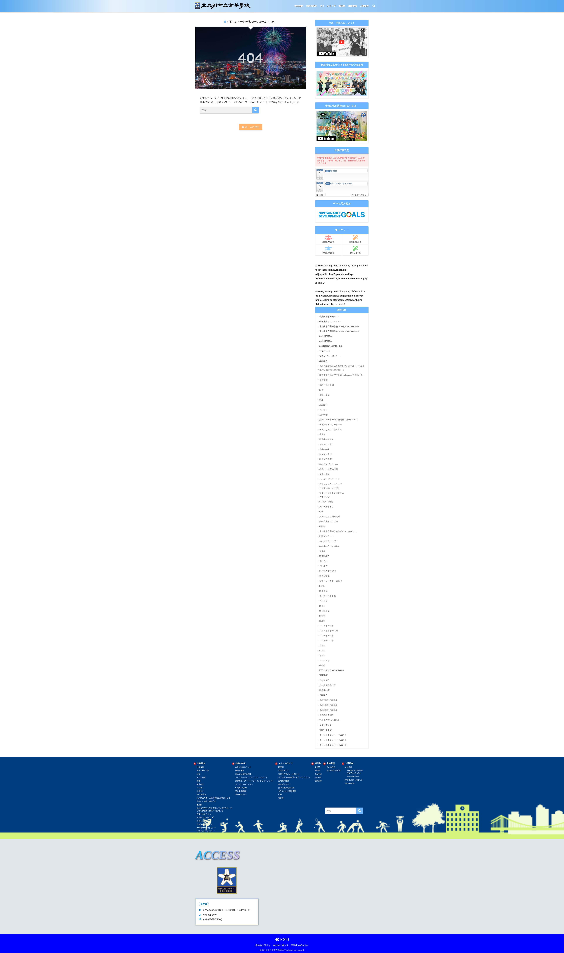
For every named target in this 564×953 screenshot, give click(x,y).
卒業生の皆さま (328, 253)
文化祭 (322, 551)
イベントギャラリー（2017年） (334, 745)
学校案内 (323, 361)
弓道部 (322, 655)
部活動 (342, 6)
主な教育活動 (283, 781)
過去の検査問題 (326, 715)
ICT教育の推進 (326, 501)
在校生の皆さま (355, 242)
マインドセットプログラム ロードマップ (331, 495)
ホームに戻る (252, 127)
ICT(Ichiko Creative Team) (331, 670)
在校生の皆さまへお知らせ (288, 774)
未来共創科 (324, 474)
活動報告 (323, 566)
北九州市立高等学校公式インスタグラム (337, 531)
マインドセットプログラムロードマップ (251, 777)
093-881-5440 (209, 915)
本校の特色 (324, 449)
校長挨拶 (323, 380)
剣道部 (322, 650)
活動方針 (323, 561)
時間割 (322, 526)
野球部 (322, 615)
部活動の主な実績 (327, 571)
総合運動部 (324, 611)
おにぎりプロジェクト (329, 479)
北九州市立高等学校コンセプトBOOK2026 (339, 331)
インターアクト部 (327, 596)
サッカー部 (324, 660)
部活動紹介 (324, 556)
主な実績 (318, 774)
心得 (321, 511)
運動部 (317, 771)
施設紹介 (323, 405)
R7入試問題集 (325, 341)
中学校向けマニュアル (329, 321)
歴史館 (322, 434)
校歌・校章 (324, 395)
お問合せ (323, 414)
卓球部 (322, 645)
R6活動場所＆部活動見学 (331, 346)
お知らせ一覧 (355, 253)
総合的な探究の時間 (328, 469)
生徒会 (322, 665)
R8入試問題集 (325, 336)
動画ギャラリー (326, 536)
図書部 (322, 606)
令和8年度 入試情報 (328, 710)
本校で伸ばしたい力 (328, 464)
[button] (320, 194)
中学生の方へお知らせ (329, 720)
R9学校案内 (201, 794)
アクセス (323, 409)
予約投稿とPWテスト (329, 316)
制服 (321, 400)
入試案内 (323, 695)
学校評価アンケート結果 (330, 424)
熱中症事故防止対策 (328, 521)
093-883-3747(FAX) (212, 919)
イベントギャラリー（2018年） (334, 740)
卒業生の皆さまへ (327, 439)
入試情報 (348, 767)
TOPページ (324, 351)
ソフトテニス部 (326, 640)
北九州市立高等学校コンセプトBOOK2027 (339, 326)
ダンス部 (323, 601)
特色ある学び (325, 454)
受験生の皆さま (328, 242)
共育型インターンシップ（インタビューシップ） (330, 486)
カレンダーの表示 (359, 194)
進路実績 (323, 675)
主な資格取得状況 (327, 685)
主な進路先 (324, 680)
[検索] (255, 110)
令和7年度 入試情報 (328, 700)
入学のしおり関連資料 (329, 516)
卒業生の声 (324, 690)
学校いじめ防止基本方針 (330, 429)
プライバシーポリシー (329, 356)
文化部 (317, 767)
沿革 (321, 390)
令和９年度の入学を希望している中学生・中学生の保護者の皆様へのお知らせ (341, 368)
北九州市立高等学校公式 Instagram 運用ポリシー (342, 375)
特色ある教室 (325, 459)
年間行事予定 (325, 730)
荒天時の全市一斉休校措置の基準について (338, 419)
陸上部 (322, 620)
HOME (284, 939)
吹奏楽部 (323, 591)
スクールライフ (326, 506)
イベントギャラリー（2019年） (334, 735)
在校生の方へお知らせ (329, 546)
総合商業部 (324, 576)
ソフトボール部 (326, 625)
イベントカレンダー (328, 541)
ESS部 (322, 586)
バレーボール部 (326, 635)
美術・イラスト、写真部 (330, 581)
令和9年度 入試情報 (328, 705)
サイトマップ (325, 725)
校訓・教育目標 (326, 385)
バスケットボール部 (328, 630)
